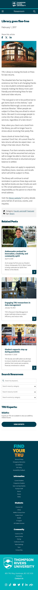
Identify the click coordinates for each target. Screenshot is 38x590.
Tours (19, 547)
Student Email (19, 515)
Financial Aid (19, 507)
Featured (30, 211)
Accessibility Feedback (19, 470)
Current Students (19, 480)
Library (19, 510)
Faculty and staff (20, 211)
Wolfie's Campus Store (19, 512)
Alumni (19, 491)
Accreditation (19, 465)
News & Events (19, 536)
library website (15, 198)
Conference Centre (19, 542)
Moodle (19, 518)
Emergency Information (19, 462)
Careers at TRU (19, 533)
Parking (19, 539)
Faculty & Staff (19, 488)
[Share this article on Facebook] (2, 37)
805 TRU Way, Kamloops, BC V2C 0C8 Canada (19, 574)
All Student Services (19, 523)
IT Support (19, 520)
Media (19, 496)
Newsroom (19, 11)
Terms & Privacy (19, 459)
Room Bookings (19, 544)
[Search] (3, 381)
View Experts (19, 424)
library (12, 214)
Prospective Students (19, 483)
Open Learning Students (19, 486)
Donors (19, 494)
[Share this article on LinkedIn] (11, 37)
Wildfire (17, 415)
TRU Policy (19, 467)
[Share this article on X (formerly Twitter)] (6, 37)
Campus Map (19, 550)
